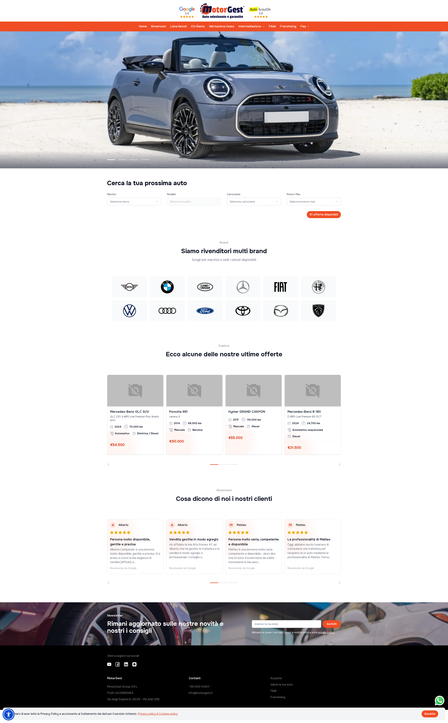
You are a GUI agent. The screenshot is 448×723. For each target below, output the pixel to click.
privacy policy (326, 632)
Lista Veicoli (178, 26)
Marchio (111, 194)
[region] (224, 420)
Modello (171, 194)
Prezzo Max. (294, 194)
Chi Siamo (198, 26)
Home (143, 26)
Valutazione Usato (221, 26)
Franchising (288, 26)
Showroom (158, 26)
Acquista (276, 678)
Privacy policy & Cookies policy (158, 714)
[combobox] (134, 201)
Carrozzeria (233, 194)
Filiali (272, 26)
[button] (9, 714)
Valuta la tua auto (281, 684)
